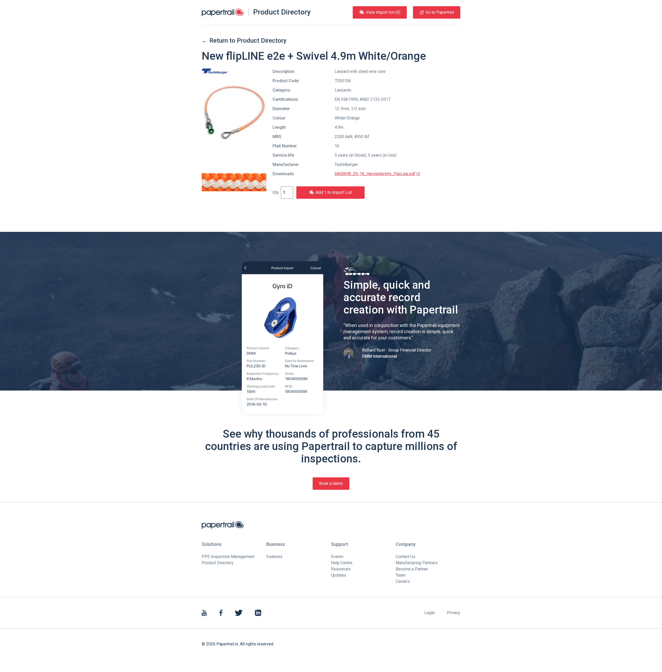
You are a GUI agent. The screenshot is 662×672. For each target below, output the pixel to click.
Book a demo (331, 483)
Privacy (453, 612)
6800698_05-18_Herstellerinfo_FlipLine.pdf (375, 173)
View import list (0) (383, 12)
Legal (429, 612)
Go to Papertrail (440, 12)
